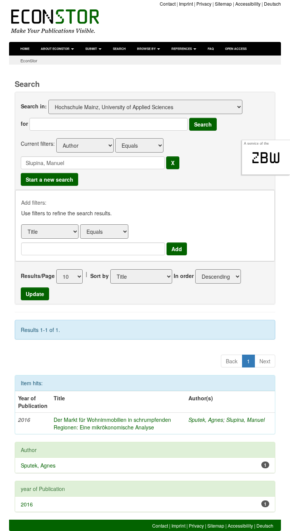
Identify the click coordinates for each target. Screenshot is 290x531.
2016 (27, 504)
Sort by (99, 275)
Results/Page (38, 275)
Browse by (146, 48)
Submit (91, 48)
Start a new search (49, 179)
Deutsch (272, 3)
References (182, 48)
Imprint (186, 3)
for (24, 123)
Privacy (203, 3)
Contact (168, 3)
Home (24, 48)
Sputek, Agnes (205, 419)
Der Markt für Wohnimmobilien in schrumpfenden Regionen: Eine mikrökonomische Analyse (112, 423)
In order (184, 275)
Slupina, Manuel (245, 419)
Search (119, 48)
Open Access (236, 48)
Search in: (34, 106)
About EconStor (55, 48)
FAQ (211, 48)
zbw (266, 157)
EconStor (28, 60)
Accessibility (248, 3)
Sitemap (223, 3)
